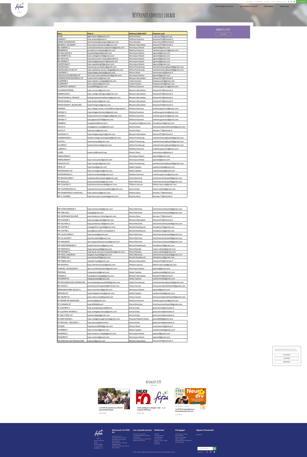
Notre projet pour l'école (181, 434)
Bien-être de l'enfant (182, 406)
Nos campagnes (179, 435)
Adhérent (302, 1)
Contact (135, 452)
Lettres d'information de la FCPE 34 (120, 446)
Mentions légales (142, 452)
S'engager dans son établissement (183, 440)
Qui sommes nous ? (117, 436)
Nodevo (173, 452)
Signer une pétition (179, 438)
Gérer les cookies (161, 452)
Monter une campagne (180, 437)
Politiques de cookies (151, 452)
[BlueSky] (294, 1)
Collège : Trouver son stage (160, 440)
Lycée (272, 1)
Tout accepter (286, 354)
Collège (267, 1)
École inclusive (281, 1)
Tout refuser (286, 358)
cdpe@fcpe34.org (98, 448)
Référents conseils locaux (139, 440)
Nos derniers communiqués (119, 439)
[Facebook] (288, 1)
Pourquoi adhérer (179, 442)
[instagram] (291, 1)
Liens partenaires (158, 437)
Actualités (156, 434)
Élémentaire (258, 1)
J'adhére (223, 34)
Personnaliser (286, 361)
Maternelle (249, 1)
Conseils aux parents (159, 435)
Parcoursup (157, 443)
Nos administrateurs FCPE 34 (119, 437)
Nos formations (116, 441)
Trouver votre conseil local (139, 434)
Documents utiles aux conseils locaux (142, 438)
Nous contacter (116, 447)
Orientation (157, 442)
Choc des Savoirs (158, 438)
